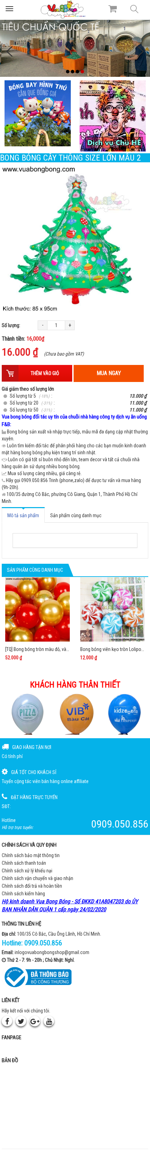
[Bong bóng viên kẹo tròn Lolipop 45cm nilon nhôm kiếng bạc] (112, 609)
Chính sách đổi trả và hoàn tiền (32, 886)
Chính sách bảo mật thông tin (31, 855)
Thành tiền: (23, 338)
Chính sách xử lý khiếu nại (27, 870)
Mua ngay (109, 373)
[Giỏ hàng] (112, 8)
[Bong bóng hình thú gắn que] (37, 113)
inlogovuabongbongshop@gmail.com (52, 952)
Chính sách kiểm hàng (23, 893)
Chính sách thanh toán (24, 863)
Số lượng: (11, 325)
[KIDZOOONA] (124, 714)
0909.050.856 (43, 943)
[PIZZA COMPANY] (26, 714)
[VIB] (75, 714)
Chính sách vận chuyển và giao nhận (37, 878)
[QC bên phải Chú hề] (112, 116)
